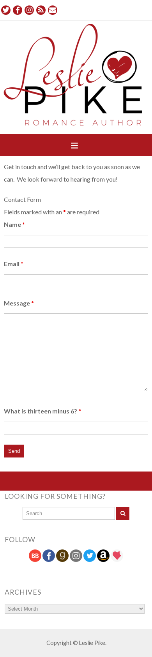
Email (13, 263)
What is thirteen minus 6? (42, 411)
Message (19, 303)
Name (14, 224)
